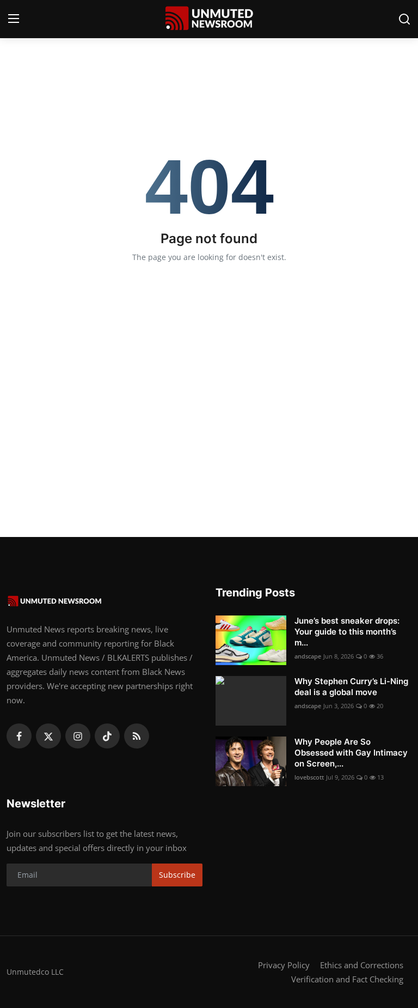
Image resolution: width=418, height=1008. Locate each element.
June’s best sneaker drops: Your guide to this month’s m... (346, 631)
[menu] (13, 19)
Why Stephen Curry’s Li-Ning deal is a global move (351, 686)
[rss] (136, 736)
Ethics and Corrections (361, 964)
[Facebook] (19, 736)
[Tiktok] (107, 736)
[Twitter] (48, 736)
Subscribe (177, 875)
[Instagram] (77, 736)
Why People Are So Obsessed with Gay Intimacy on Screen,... (351, 753)
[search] (404, 19)
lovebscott (309, 777)
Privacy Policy (284, 964)
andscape (307, 656)
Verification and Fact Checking (347, 979)
